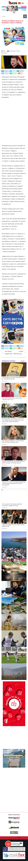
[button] (14, 12)
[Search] (25, 16)
